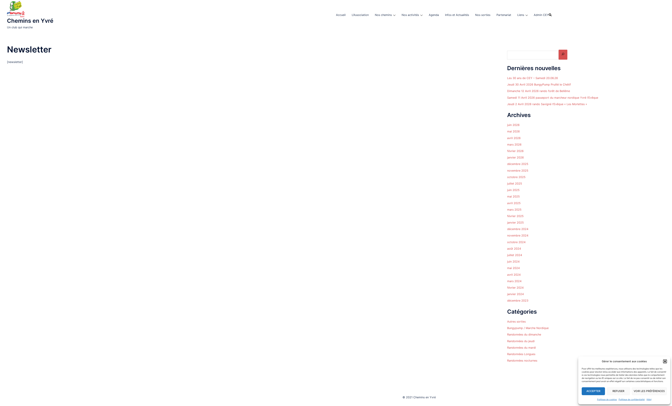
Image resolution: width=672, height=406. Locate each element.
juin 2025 (513, 190)
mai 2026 (513, 131)
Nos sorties (482, 15)
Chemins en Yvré (30, 20)
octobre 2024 (516, 242)
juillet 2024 (514, 255)
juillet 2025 (514, 183)
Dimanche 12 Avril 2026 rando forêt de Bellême (538, 91)
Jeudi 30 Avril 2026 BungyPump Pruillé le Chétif (539, 84)
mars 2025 (514, 209)
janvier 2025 (515, 222)
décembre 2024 (517, 229)
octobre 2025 (516, 177)
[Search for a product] (550, 14)
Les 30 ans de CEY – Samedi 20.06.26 (532, 78)
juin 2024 (513, 261)
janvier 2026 (515, 157)
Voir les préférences (649, 391)
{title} (649, 399)
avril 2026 (514, 138)
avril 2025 (514, 203)
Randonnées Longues (521, 354)
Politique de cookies (607, 399)
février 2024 (515, 287)
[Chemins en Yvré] (16, 8)
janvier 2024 (515, 294)
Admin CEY (541, 15)
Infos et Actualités (457, 15)
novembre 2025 (517, 170)
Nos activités (410, 15)
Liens (520, 15)
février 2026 (515, 151)
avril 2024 (514, 274)
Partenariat (503, 15)
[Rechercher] (563, 55)
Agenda (434, 15)
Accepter (593, 391)
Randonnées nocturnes (522, 360)
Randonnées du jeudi (521, 341)
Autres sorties (516, 321)
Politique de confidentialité (632, 399)
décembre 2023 (517, 300)
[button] (665, 361)
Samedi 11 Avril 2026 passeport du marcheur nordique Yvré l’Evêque (552, 97)
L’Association (360, 15)
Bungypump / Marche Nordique (528, 328)
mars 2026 (514, 144)
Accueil (341, 15)
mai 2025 (513, 196)
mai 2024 (513, 268)
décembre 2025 (517, 164)
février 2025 (515, 216)
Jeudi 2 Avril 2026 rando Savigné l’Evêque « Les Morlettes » (547, 104)
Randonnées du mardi (521, 347)
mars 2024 (514, 281)
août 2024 (514, 248)
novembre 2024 (517, 235)
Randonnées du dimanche (524, 334)
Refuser (618, 391)
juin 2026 (513, 125)
